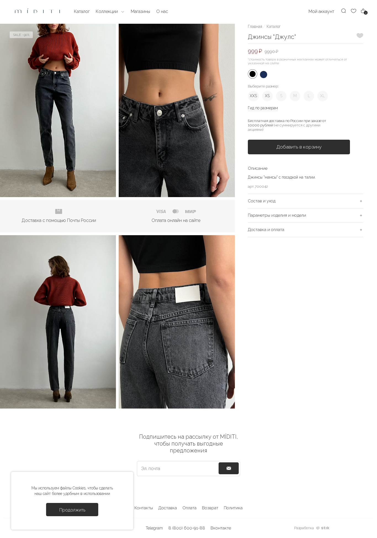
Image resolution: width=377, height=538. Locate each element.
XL (322, 96)
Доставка (167, 507)
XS (267, 96)
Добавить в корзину (299, 147)
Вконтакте (221, 528)
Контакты (143, 507)
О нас (162, 11)
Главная (255, 26)
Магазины (140, 11)
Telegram (154, 528)
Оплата (189, 507)
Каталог (274, 26)
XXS (253, 96)
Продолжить (72, 510)
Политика (233, 507)
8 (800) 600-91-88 (186, 528)
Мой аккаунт (321, 11)
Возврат (210, 507)
